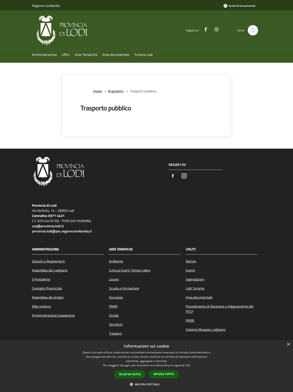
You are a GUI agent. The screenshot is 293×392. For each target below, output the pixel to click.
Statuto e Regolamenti (48, 261)
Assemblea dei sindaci (48, 297)
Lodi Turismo (195, 288)
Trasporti (115, 333)
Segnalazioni (195, 279)
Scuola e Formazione (124, 288)
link (188, 365)
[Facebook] (204, 29)
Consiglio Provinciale (47, 288)
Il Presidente (41, 279)
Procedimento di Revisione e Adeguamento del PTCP (219, 309)
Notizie (191, 261)
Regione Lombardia (46, 5)
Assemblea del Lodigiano (50, 270)
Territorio (115, 324)
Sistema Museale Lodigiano (205, 329)
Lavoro (114, 279)
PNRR (113, 306)
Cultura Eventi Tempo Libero (129, 270)
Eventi (190, 270)
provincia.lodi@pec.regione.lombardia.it (62, 231)
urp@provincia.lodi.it (48, 226)
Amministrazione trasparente (53, 315)
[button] (146, 384)
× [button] (288, 344)
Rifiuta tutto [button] (164, 374)
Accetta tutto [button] (130, 374)
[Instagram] (214, 29)
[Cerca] (253, 30)
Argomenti (116, 91)
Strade (114, 315)
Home (97, 91)
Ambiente (116, 261)
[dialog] (146, 366)
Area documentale (199, 297)
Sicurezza (116, 297)
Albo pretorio (41, 306)
